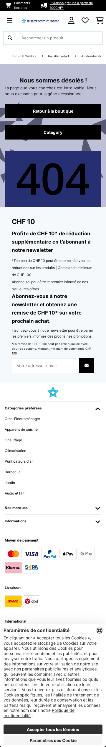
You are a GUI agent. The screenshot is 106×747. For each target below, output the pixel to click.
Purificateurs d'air (19, 461)
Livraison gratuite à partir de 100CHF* (71, 5)
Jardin (10, 482)
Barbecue (13, 472)
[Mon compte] (71, 20)
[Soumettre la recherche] (10, 37)
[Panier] (100, 20)
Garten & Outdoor (24, 56)
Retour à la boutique (53, 111)
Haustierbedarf (59, 56)
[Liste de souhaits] (85, 20)
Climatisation (15, 450)
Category (53, 132)
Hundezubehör (91, 56)
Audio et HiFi (15, 493)
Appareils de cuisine (21, 429)
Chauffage (13, 440)
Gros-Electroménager (22, 419)
